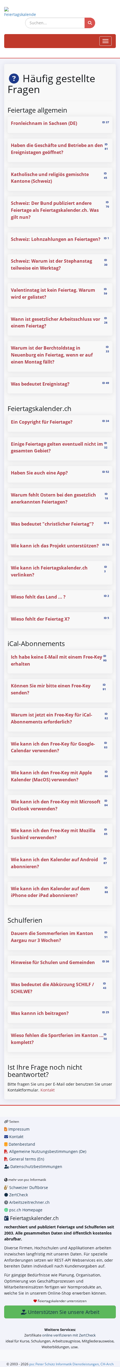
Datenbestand (21, 1144)
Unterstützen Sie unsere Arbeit (63, 1312)
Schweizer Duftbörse (28, 1187)
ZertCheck (18, 1194)
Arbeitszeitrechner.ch (29, 1202)
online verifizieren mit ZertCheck (69, 1335)
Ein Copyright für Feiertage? (42, 422)
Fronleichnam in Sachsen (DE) (44, 123)
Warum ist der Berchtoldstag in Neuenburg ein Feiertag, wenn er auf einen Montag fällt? (52, 355)
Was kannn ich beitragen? (40, 1013)
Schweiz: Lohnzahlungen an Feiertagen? (55, 239)
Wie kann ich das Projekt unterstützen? (55, 546)
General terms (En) (26, 1159)
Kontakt (47, 1090)
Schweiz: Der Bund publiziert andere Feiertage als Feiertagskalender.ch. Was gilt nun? (55, 210)
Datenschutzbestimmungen (35, 1166)
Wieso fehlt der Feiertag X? (40, 619)
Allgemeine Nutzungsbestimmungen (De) (47, 1151)
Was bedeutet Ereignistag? (40, 384)
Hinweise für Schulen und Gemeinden (53, 962)
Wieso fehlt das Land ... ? (38, 597)
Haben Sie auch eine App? (39, 473)
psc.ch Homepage (25, 1209)
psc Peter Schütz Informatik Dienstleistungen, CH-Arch (71, 1364)
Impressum (18, 1129)
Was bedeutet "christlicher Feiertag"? (52, 524)
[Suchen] (90, 23)
